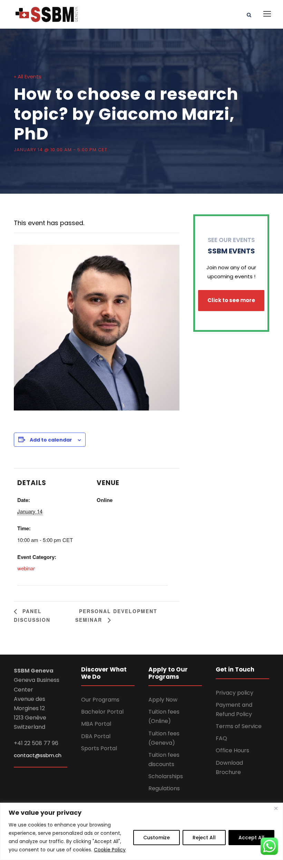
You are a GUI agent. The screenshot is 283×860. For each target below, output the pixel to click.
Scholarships (165, 776)
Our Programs (100, 700)
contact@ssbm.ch (37, 755)
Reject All (204, 837)
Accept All (251, 837)
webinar (26, 568)
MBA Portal (96, 724)
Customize (156, 837)
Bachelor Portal (102, 712)
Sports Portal (99, 748)
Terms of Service (239, 726)
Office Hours (232, 750)
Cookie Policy (110, 849)
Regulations (164, 788)
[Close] (276, 808)
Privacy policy (234, 693)
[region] (141, 831)
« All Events (27, 76)
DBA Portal (95, 736)
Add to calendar (51, 439)
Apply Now (162, 700)
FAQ (221, 738)
